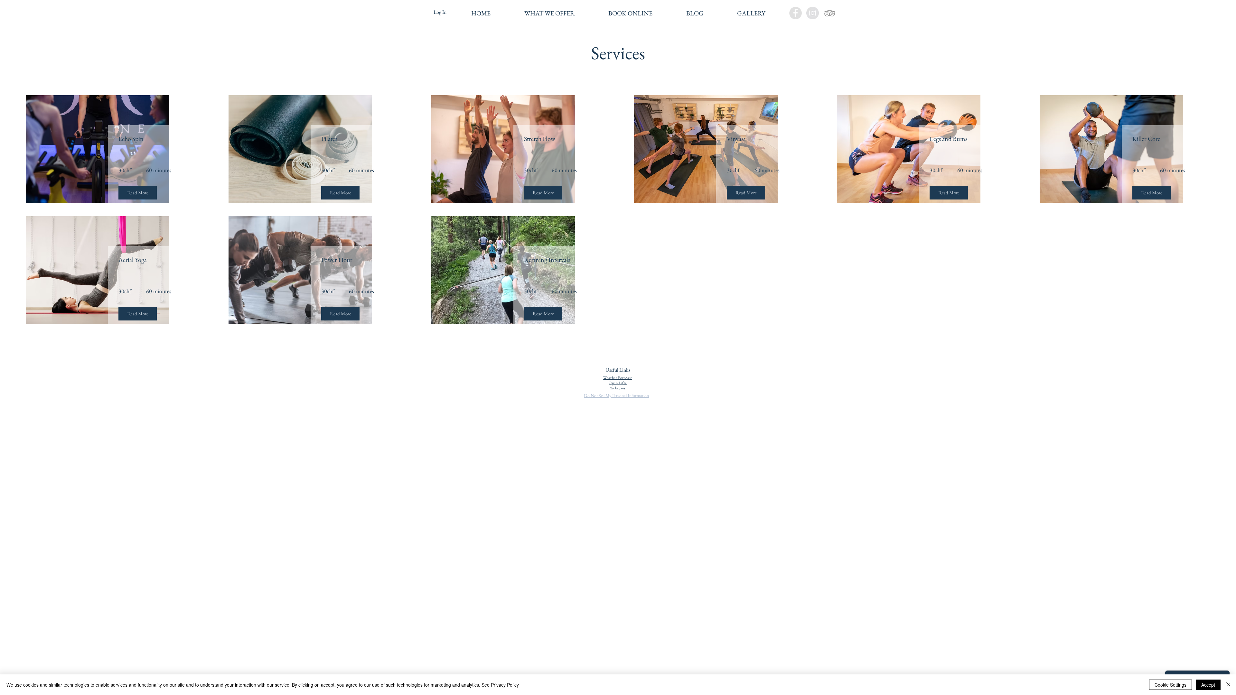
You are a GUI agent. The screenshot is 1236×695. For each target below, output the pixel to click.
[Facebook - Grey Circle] (795, 13)
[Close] (1228, 685)
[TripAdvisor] (829, 13)
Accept (1208, 684)
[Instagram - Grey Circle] (812, 13)
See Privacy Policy (500, 684)
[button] (549, 13)
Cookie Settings (1170, 684)
